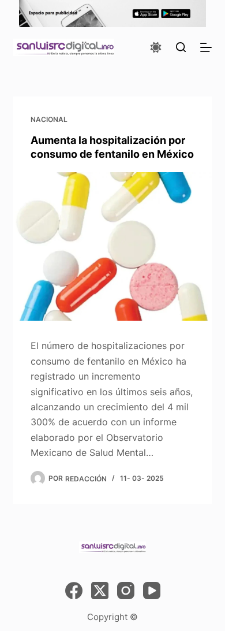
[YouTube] (151, 590)
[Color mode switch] (156, 47)
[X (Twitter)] (99, 590)
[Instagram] (125, 590)
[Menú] (206, 47)
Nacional (49, 119)
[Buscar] (181, 47)
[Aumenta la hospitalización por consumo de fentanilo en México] (112, 246)
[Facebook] (73, 590)
